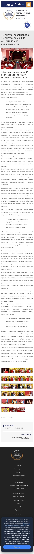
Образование (19, 482)
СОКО (19, 506)
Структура (19, 472)
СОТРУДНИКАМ (19, 500)
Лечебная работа (19, 488)
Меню (19, 465)
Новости (9, 417)
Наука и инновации (18, 475)
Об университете (19, 469)
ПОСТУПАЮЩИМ (18, 493)
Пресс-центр (19, 479)
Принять (17, 547)
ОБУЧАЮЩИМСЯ (18, 497)
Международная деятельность (19, 485)
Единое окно (18, 510)
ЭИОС (19, 503)
